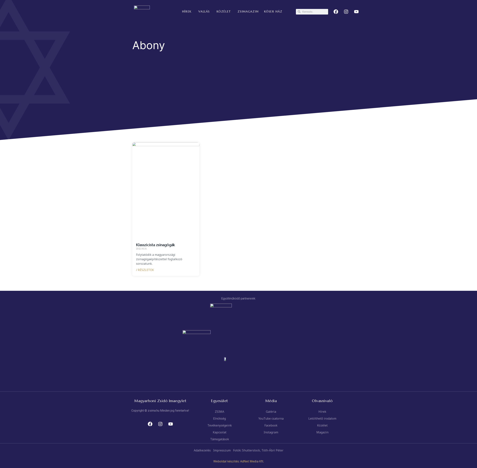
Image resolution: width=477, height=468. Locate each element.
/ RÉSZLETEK (145, 270)
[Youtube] (356, 11)
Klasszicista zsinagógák (155, 245)
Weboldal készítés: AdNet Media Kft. (238, 461)
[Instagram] (346, 11)
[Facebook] (336, 11)
